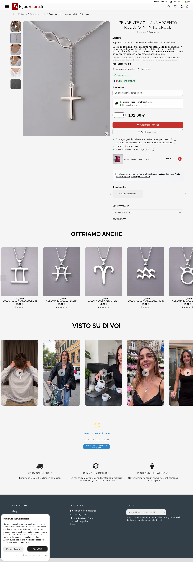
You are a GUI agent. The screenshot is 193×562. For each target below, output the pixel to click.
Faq (15, 511)
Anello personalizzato (140, 177)
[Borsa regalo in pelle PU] (118, 158)
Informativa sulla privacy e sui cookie (32, 555)
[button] (143, 69)
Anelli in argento (123, 177)
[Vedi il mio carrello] (188, 6)
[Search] (169, 6)
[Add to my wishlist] (175, 6)
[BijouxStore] (28, 6)
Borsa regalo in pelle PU (137, 159)
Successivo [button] (108, 79)
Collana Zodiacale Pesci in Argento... (61, 302)
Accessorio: (119, 87)
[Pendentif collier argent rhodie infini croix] (16, 49)
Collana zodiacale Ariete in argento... (104, 302)
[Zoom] (107, 134)
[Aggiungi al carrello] (180, 159)
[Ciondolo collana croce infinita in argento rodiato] (16, 38)
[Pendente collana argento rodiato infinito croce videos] (16, 26)
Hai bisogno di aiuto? (124, 69)
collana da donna (128, 193)
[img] (137, 32)
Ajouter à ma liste (149, 132)
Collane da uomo (166, 174)
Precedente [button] (24, 79)
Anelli (177, 174)
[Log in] (182, 6)
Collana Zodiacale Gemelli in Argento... (20, 302)
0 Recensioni (153, 32)
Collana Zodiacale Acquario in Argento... (146, 302)
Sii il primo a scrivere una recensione (96, 446)
